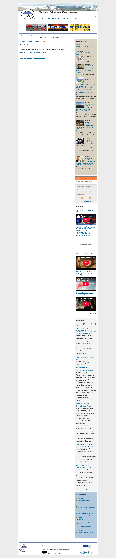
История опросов (86, 201)
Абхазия (22, 55)
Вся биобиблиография (89, 535)
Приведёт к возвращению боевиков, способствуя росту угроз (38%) (85, 190)
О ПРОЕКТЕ (37, 18)
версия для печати (27, 58)
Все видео (93, 313)
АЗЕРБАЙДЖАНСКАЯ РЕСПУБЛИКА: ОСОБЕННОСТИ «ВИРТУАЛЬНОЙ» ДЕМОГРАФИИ (85, 369)
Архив (77, 325)
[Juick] (46, 42)
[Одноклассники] (35, 42)
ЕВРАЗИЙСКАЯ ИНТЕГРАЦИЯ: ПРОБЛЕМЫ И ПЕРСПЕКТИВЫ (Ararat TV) (84, 273)
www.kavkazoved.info (64, 547)
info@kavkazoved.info (58, 553)
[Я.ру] (28, 42)
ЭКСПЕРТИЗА (73, 18)
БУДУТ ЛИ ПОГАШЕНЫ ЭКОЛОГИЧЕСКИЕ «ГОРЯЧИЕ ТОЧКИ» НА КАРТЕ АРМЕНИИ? (86, 125)
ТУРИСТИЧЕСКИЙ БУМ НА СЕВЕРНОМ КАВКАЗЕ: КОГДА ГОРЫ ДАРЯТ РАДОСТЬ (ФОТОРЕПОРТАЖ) (86, 107)
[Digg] (42, 42)
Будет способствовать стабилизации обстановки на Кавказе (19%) (84, 187)
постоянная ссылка (39, 58)
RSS (65, 16)
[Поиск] (94, 16)
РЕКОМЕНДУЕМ (66, 18)
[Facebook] (32, 42)
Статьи (93, 324)
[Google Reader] (44, 42)
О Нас (57, 16)
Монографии (79, 324)
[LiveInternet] (48, 42)
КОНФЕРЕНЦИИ (51, 18)
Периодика (87, 324)
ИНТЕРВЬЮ (58, 18)
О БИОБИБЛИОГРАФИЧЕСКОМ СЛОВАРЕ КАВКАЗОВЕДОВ (84, 513)
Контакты (61, 16)
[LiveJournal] (39, 42)
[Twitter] (33, 42)
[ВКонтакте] (30, 42)
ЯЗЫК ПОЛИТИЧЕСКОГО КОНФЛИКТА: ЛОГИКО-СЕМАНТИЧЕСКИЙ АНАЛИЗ (83, 405)
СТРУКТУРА (43, 18)
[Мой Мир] (37, 42)
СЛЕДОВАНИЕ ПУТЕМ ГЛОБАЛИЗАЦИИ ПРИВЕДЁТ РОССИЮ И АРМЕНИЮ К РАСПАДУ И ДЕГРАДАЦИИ (86, 161)
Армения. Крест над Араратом (84, 253)
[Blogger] (41, 42)
